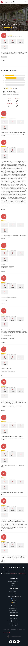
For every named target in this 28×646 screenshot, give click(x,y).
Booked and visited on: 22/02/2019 (8, 506)
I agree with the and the (14, 573)
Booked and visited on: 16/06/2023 (14, 36)
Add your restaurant (13, 581)
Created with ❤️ (7, 632)
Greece (15, 598)
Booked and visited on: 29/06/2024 (8, 119)
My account (13, 585)
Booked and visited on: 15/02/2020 (8, 422)
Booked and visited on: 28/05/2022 (8, 354)
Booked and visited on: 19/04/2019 (8, 542)
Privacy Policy (22, 573)
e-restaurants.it (13, 610)
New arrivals (13, 593)
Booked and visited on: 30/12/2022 (8, 316)
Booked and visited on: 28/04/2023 (8, 283)
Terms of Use (13, 573)
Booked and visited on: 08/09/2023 (8, 222)
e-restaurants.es (13, 612)
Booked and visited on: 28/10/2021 (8, 387)
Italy (15, 600)
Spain (14, 602)
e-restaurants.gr (13, 608)
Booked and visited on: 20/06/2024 (8, 147)
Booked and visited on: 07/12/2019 (8, 451)
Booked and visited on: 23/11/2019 (8, 479)
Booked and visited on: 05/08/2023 (8, 250)
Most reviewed (13, 591)
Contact (13, 583)
